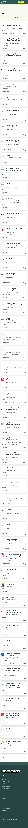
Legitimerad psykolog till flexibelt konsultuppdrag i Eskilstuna (13, 669)
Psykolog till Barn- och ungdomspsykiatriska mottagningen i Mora (12, 714)
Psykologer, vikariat (12, 97)
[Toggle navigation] (26, 2)
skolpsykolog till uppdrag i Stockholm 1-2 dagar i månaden (14, 540)
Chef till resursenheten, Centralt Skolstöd (13, 141)
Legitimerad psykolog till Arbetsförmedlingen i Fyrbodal (13, 244)
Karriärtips (4, 810)
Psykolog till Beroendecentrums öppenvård (12, 525)
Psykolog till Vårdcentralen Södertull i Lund (14, 229)
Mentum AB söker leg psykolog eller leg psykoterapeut (12, 699)
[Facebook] (8, 815)
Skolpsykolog (10, 84)
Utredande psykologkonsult (11, 259)
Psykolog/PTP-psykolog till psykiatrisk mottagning (14, 214)
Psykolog (8, 155)
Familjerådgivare (11, 496)
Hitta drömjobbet (6, 808)
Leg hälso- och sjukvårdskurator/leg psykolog (12, 199)
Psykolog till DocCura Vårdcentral (12, 111)
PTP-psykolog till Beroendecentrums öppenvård (12, 570)
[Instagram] (2, 815)
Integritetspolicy (5, 781)
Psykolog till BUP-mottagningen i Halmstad (14, 304)
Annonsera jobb (5, 798)
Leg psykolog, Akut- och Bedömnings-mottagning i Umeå (14, 55)
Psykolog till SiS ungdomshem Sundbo (12, 439)
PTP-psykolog (10, 468)
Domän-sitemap (6, 786)
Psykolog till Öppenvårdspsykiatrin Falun (12, 379)
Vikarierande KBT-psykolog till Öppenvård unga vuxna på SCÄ (13, 454)
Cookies (3, 784)
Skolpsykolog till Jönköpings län (11, 274)
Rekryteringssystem (6, 801)
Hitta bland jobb (5, 788)
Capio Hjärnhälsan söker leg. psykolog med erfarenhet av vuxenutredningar (13, 409)
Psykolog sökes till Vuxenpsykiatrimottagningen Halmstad (14, 126)
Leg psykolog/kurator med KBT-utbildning (14, 394)
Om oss (3, 779)
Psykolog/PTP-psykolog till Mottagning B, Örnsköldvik (14, 40)
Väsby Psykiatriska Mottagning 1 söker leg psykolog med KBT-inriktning (13, 289)
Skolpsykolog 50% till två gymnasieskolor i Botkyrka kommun (14, 555)
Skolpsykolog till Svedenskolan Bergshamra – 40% (14, 334)
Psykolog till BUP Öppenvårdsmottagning (13, 611)
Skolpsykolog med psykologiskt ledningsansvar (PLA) (12, 349)
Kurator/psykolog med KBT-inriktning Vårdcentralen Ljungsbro (13, 654)
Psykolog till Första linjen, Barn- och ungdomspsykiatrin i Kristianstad (13, 742)
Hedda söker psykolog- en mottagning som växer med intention (14, 482)
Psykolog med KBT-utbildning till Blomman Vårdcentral (13, 424)
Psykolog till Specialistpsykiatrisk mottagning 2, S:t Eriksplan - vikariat (14, 184)
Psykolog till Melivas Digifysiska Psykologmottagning (12, 626)
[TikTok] (11, 815)
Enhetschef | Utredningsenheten (12, 510)
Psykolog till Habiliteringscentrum (12, 319)
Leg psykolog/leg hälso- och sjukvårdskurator (13, 684)
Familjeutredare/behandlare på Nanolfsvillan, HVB (14, 25)
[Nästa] (24, 758)
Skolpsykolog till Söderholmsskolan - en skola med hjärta (13, 70)
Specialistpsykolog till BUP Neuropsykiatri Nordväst (14, 169)
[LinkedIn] (5, 815)
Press (2, 791)
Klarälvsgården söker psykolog (12, 364)
